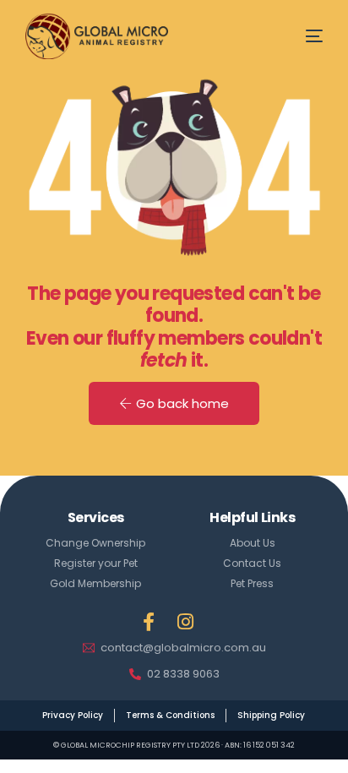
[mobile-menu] (299, 36)
